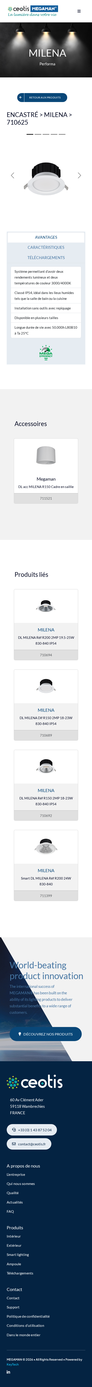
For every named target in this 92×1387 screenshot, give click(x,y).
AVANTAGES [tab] (46, 237)
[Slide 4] (38, 134)
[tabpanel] (46, 302)
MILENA (46, 629)
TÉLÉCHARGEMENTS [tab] (46, 257)
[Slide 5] (46, 134)
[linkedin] (8, 1372)
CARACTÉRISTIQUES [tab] (46, 247)
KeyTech (13, 1364)
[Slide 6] (54, 134)
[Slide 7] (62, 134)
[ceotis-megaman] (32, 7)
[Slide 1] (30, 134)
